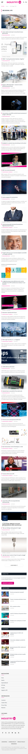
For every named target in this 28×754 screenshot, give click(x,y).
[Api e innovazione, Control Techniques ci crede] (14, 436)
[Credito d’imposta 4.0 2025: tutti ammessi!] (5, 634)
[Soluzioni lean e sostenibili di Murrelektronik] (14, 382)
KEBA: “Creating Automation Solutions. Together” (13, 59)
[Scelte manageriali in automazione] (14, 187)
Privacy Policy (4, 705)
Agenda (2, 680)
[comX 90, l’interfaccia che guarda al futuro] (5, 615)
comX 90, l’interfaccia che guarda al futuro (18, 613)
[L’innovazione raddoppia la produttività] (5, 641)
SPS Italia (3, 685)
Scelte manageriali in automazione (10, 197)
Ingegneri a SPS (4, 690)
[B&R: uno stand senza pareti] (14, 160)
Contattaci (3, 700)
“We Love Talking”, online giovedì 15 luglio (11, 528)
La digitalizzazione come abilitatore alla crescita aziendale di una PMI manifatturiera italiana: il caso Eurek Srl (13, 283)
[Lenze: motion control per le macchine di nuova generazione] (14, 21)
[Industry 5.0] (14, 2)
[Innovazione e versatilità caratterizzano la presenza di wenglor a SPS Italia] (14, 103)
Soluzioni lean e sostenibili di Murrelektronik (12, 391)
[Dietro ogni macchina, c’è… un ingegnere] (14, 329)
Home (2, 677)
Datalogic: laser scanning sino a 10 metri (18, 620)
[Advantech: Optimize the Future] (14, 302)
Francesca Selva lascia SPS (8, 473)
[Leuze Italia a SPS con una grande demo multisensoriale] (14, 490)
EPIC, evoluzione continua (15, 606)
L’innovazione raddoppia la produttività (17, 640)
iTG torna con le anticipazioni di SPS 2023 (11, 419)
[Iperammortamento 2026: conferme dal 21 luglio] (5, 649)
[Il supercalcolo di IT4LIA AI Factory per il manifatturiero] (5, 663)
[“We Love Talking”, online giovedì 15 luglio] (14, 519)
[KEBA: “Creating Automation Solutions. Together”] (14, 49)
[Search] (26, 2)
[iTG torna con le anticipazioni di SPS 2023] (14, 409)
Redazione (3, 707)
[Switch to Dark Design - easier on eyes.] (24, 2)
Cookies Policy (4, 702)
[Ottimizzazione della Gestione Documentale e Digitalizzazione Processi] (14, 214)
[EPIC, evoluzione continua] (5, 608)
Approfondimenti (4, 682)
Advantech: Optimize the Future (9, 312)
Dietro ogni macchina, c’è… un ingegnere (11, 339)
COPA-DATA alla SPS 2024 (8, 366)
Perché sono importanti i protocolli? (17, 592)
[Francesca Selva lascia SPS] (14, 463)
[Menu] (2, 2)
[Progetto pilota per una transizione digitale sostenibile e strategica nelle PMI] (14, 242)
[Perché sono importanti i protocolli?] (5, 594)
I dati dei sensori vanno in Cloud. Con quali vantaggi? (13, 555)
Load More (13, 565)
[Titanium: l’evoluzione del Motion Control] (5, 601)
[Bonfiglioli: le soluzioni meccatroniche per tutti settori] (14, 133)
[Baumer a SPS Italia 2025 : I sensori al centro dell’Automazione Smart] (14, 76)
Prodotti (3, 687)
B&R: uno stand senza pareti (8, 170)
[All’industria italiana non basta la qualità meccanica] (5, 656)
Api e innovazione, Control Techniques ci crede (12, 446)
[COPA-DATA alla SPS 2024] (14, 356)
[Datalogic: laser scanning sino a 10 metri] (5, 622)
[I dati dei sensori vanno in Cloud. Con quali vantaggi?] (14, 545)
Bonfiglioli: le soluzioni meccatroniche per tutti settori (14, 143)
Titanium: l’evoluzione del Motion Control (18, 599)
